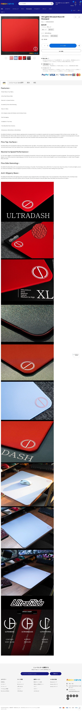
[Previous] (6, 58)
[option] (20, 35)
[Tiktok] (68, 698)
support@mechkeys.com (74, 691)
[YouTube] (77, 696)
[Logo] (8, 3)
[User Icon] (75, 2)
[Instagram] (74, 696)
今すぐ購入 (61, 51)
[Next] (34, 58)
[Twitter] (71, 696)
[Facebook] (68, 696)
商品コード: (43, 21)
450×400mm (45, 36)
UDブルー (51, 29)
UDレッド (44, 29)
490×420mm (54, 36)
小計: (42, 39)
